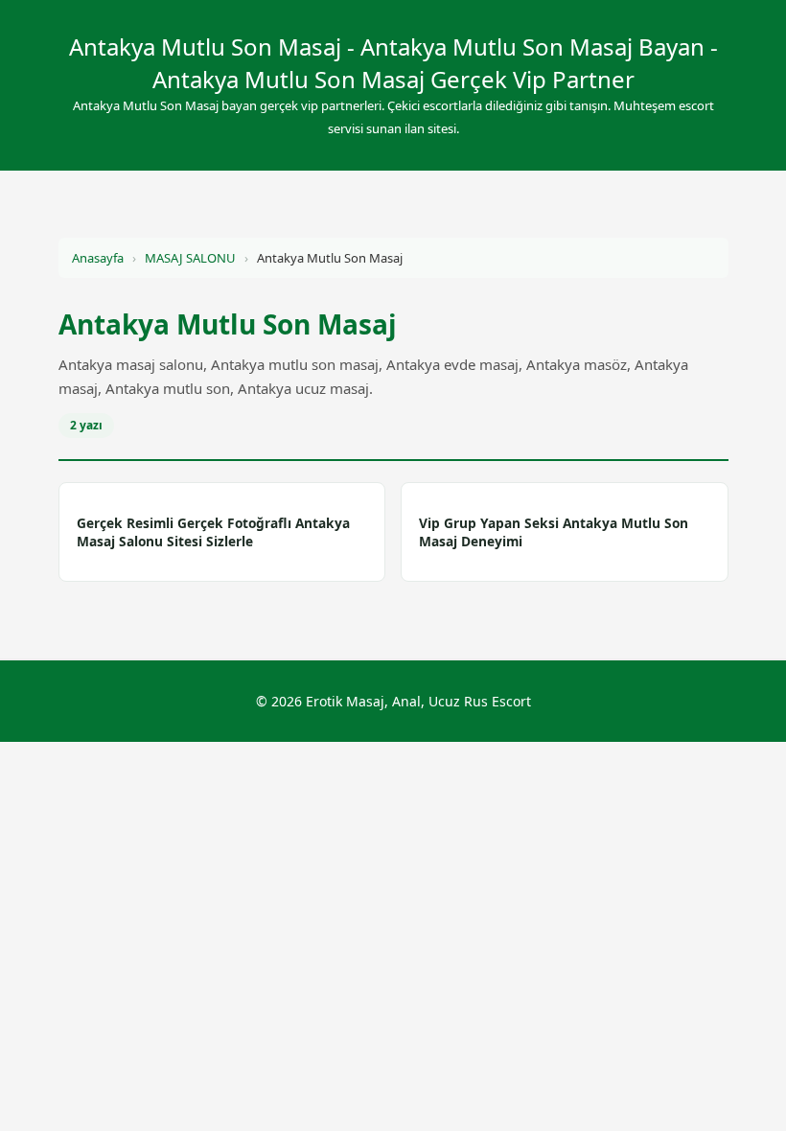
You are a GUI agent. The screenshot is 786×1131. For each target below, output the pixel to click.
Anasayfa (98, 257)
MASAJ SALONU (190, 257)
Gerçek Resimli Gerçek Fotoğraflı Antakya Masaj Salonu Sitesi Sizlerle (213, 532)
